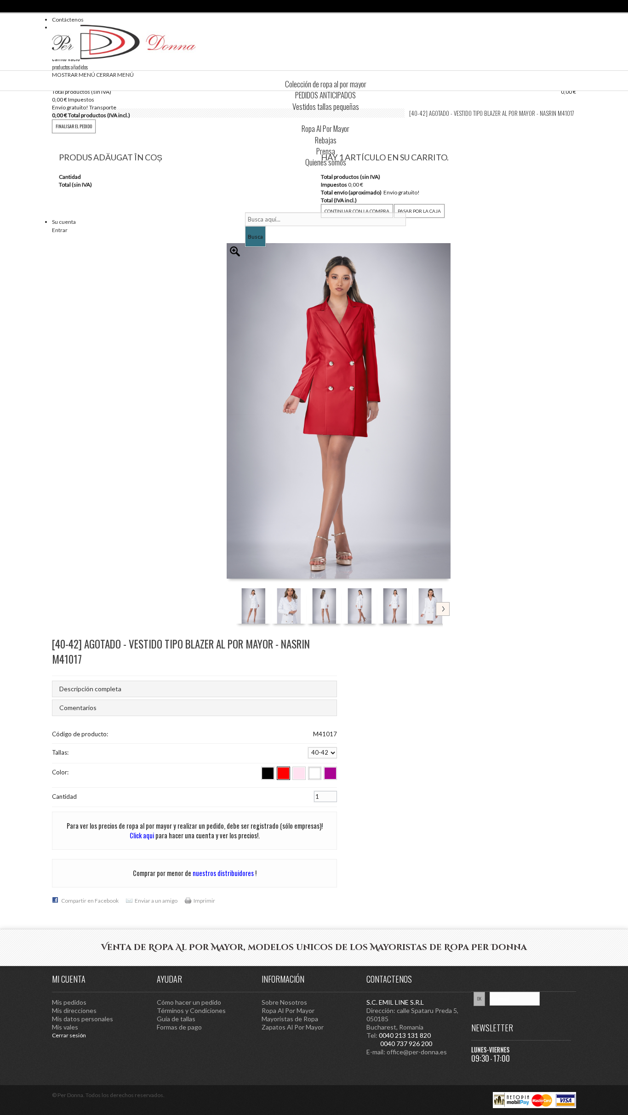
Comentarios (78, 707)
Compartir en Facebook (90, 900)
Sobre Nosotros (284, 1002)
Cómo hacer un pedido (189, 1002)
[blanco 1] (314, 773)
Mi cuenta (69, 979)
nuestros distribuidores (223, 873)
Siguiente (443, 609)
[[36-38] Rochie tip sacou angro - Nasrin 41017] (253, 606)
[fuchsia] (330, 773)
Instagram (486, 978)
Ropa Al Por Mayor (288, 1010)
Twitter (551, 978)
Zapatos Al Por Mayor (293, 1027)
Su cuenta (64, 221)
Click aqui (142, 835)
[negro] (268, 773)
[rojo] (283, 773)
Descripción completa (90, 689)
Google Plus (535, 978)
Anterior (237, 592)
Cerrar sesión (69, 1035)
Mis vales (65, 1027)
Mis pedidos (69, 1002)
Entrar (60, 230)
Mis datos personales (82, 1019)
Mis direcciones (74, 1010)
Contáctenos (68, 19)
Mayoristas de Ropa (290, 1019)
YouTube (518, 978)
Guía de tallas (176, 1019)
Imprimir (204, 900)
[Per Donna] (124, 42)
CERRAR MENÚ (115, 74)
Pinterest (502, 978)
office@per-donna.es (417, 1052)
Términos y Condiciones (191, 1010)
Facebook (567, 978)
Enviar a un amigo (156, 900)
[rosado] (299, 773)
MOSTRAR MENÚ (73, 74)
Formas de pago (179, 1027)
